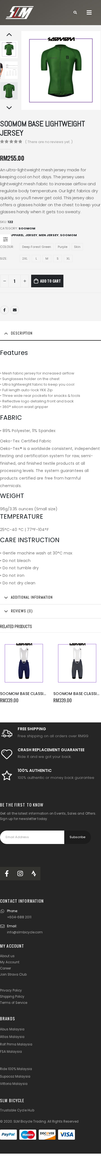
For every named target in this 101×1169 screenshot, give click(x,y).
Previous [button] (9, 35)
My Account (9, 962)
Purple (62, 247)
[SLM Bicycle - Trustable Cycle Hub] (20, 12)
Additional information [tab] (32, 597)
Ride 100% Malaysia (16, 1069)
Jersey (31, 235)
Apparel (17, 235)
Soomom (27, 228)
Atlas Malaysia (12, 1037)
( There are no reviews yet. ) (49, 141)
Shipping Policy (12, 996)
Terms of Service (13, 1002)
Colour (6, 247)
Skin (77, 247)
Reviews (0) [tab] (22, 611)
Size (3, 258)
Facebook (4, 309)
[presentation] (28, 70)
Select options (38, 649)
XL (68, 258)
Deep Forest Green (36, 247)
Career (5, 968)
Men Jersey (49, 235)
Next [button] (9, 108)
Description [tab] (22, 333)
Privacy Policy (11, 990)
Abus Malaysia (12, 1029)
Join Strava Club (13, 974)
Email (14, 309)
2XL (24, 258)
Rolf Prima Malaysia (16, 1044)
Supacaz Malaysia (15, 1076)
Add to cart (50, 281)
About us (7, 956)
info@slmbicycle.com (25, 932)
